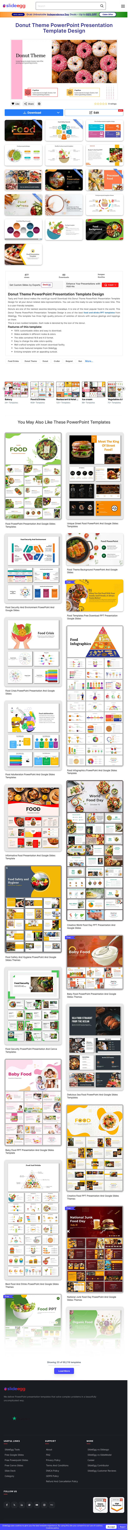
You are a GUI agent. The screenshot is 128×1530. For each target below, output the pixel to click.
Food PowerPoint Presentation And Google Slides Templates (30, 525)
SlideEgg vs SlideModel (99, 1454)
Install (110, 285)
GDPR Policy (52, 1476)
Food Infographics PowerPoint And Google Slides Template (92, 772)
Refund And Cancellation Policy (62, 1481)
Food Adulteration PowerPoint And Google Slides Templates (30, 776)
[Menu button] (123, 6)
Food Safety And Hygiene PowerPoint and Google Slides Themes (30, 958)
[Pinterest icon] (39, 103)
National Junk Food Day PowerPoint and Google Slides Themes (91, 1298)
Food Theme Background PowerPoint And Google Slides (92, 571)
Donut (45, 361)
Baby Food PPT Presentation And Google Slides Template (29, 1151)
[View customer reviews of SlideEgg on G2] (117, 1505)
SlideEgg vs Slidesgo (98, 1449)
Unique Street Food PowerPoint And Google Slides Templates (92, 525)
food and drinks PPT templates (100, 312)
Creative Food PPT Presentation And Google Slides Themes (93, 1197)
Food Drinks (13, 361)
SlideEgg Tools (12, 1449)
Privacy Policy (53, 1460)
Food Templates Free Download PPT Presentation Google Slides (92, 617)
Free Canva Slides (14, 1465)
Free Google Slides (14, 1454)
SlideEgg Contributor (98, 1465)
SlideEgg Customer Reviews (102, 1470)
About (49, 1449)
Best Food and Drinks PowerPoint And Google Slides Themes (32, 1285)
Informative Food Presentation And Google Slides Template (30, 857)
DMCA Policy (52, 1470)
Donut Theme (31, 361)
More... (89, 361)
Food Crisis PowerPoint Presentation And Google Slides (30, 692)
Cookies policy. (52, 1528)
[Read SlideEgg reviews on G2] (100, 1505)
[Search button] (102, 6)
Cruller (57, 361)
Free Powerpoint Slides (16, 1460)
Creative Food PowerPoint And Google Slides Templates (28, 1354)
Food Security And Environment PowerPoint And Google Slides (29, 609)
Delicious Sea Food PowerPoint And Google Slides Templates (92, 1096)
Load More (64, 1371)
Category (9, 1476)
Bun (80, 361)
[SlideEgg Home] (64, 1389)
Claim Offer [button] (108, 14)
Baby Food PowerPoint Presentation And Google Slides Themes (91, 995)
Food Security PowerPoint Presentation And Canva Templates (31, 1050)
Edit (108, 112)
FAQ (48, 1454)
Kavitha (101, 277)
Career (91, 1460)
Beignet (69, 361)
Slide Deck (10, 1470)
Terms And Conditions (57, 1465)
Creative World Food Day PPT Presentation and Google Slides (91, 926)
